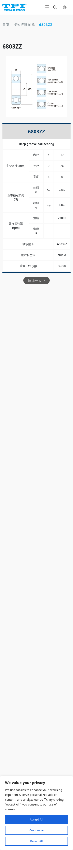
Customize (36, 830)
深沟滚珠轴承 (24, 24)
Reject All (36, 841)
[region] (36, 813)
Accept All (36, 819)
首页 (6, 24)
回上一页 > (36, 280)
